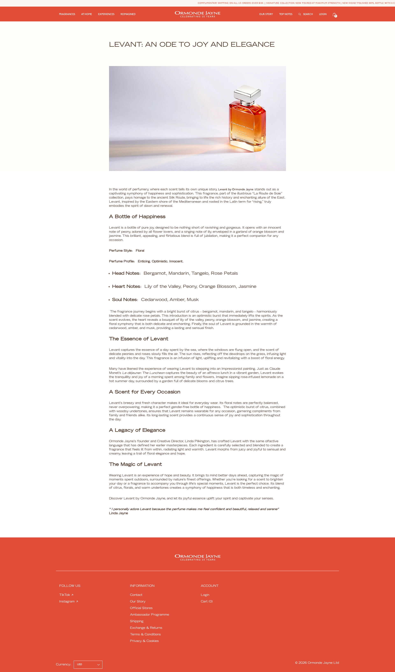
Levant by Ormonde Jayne (235, 189)
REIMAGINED (128, 14)
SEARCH (308, 14)
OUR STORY (266, 14)
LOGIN (322, 14)
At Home (86, 14)
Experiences (106, 14)
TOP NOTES (285, 14)
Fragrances (67, 14)
